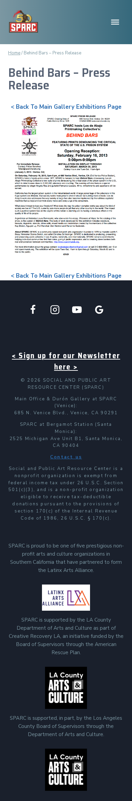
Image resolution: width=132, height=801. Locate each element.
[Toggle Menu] (115, 22)
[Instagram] (55, 309)
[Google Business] (99, 309)
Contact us (66, 457)
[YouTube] (77, 309)
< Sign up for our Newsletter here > (66, 361)
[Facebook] (33, 309)
